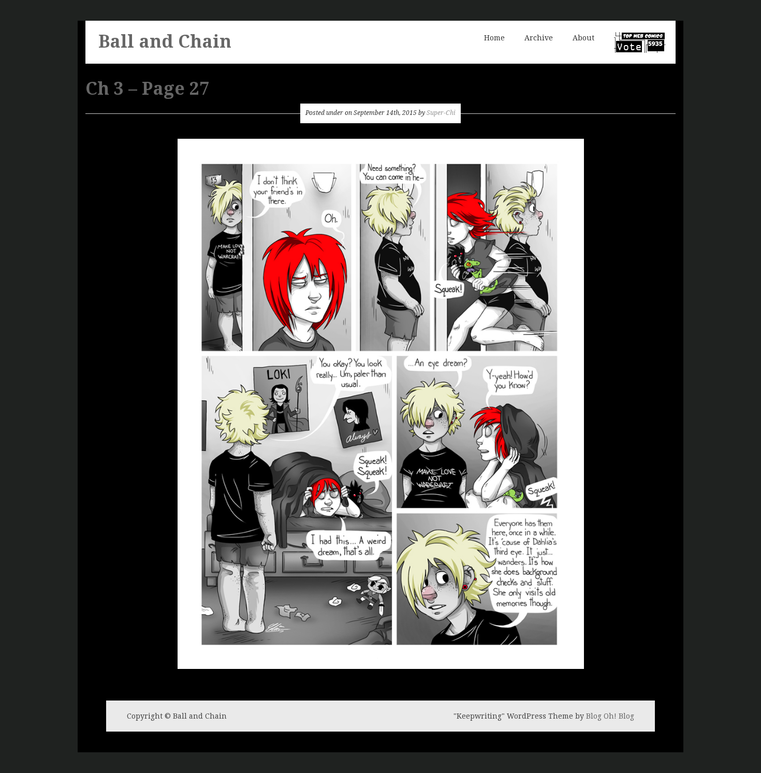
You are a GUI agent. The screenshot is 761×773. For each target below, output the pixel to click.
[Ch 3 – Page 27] (381, 402)
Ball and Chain (164, 41)
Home (494, 38)
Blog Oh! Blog (610, 716)
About (583, 38)
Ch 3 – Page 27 (147, 88)
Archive (538, 38)
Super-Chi (441, 112)
